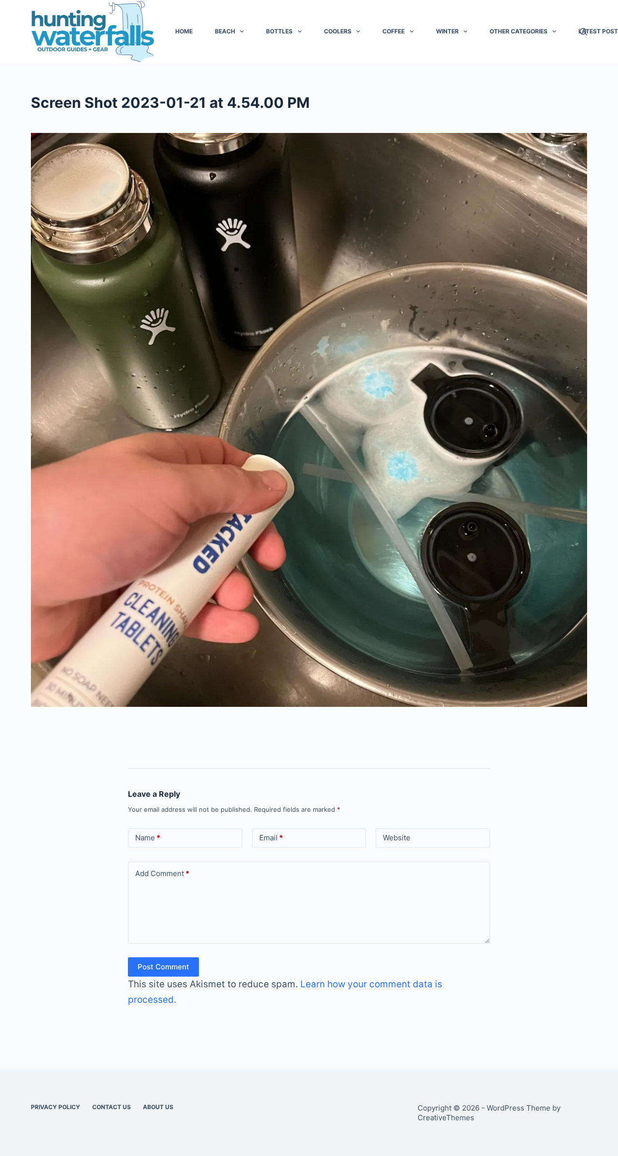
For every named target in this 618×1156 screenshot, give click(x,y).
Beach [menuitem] (225, 31)
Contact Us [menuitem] (111, 1107)
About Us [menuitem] (158, 1107)
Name (147, 837)
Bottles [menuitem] (279, 31)
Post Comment (163, 966)
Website (396, 837)
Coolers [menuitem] (337, 31)
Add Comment (162, 873)
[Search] (583, 31)
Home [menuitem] (184, 31)
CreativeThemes (446, 1117)
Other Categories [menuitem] (519, 31)
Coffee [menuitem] (393, 31)
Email (271, 837)
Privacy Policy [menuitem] (55, 1107)
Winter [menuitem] (447, 31)
